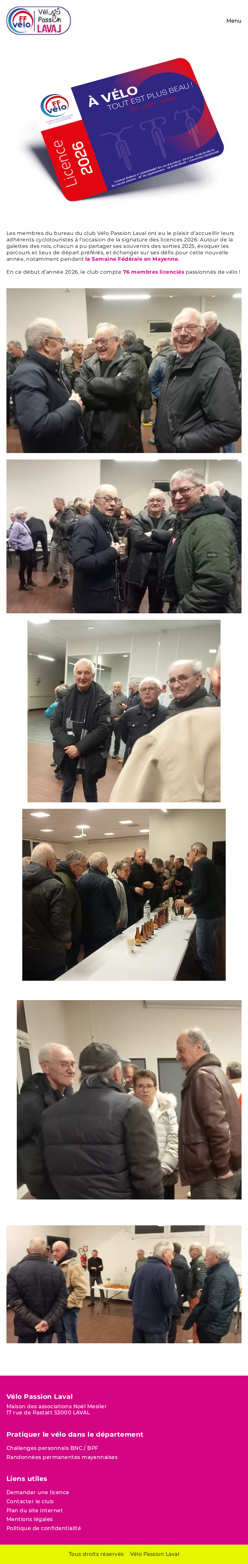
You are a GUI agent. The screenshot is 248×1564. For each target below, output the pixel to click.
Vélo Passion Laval (154, 1554)
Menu (234, 21)
